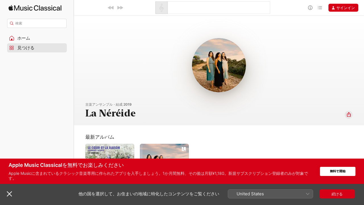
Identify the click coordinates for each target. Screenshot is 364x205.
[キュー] (319, 8)
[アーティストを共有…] (349, 115)
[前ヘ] (110, 7)
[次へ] (120, 7)
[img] (35, 8)
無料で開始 (338, 171)
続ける (337, 194)
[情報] (310, 8)
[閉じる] (9, 193)
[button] (37, 38)
